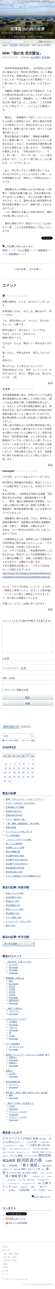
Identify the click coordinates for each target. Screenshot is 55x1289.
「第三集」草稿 (9, 1260)
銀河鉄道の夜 (29, 1160)
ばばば (12, 1106)
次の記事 (34, 269)
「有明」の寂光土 (14, 1008)
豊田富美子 (14, 1000)
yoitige (12, 1036)
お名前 (5, 658)
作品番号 (12, 1190)
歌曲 (5, 1264)
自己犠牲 (42, 1139)
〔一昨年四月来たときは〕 (38, 1176)
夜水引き (4, 1152)
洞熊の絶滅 (11, 827)
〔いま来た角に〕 (44, 1142)
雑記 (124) (10, 925)
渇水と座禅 (11, 1152)
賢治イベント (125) (15, 909)
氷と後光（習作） (31, 1173)
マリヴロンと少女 (30, 1156)
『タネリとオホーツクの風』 (19, 839)
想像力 (43, 1169)
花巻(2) (9, 1071)
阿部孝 (42, 1152)
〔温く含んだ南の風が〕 (41, 1149)
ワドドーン (14, 1011)
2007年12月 (24, 45)
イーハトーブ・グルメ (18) (18, 921)
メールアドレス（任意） (15, 668)
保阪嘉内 (42, 250)
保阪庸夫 (13, 254)
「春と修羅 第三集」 (16, 1176)
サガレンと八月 (46, 1173)
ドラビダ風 (21, 1180)
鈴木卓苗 (35, 1152)
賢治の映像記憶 (13, 852)
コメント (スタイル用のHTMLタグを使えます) (26, 621)
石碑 (5, 1267)
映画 (35, 1138)
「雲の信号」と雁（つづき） (19, 962)
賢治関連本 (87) (13, 905)
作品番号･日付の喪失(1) (17, 864)
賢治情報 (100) (13, 913)
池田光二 (13, 1057)
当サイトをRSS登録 (18, 1223)
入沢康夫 (13, 1022)
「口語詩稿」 (24, 1190)
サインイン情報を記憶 (16, 690)
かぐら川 (13, 964)
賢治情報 (13, 45)
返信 (50, 383)
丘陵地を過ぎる (31, 1180)
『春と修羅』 (30, 1165)
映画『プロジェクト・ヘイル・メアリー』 (25, 799)
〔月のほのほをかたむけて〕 (29, 1183)
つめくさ (13, 1027)
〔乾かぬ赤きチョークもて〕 (23, 1152)
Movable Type (44, 1284)
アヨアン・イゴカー (18, 1111)
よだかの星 (31, 1142)
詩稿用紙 (21, 1145)
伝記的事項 (36, 57)
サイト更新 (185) (14, 917)
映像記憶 (15, 1187)
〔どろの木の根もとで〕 (13, 1183)
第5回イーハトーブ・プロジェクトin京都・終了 (28, 1055)
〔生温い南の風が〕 (11, 1180)
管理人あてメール (17, 1218)
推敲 (39, 1183)
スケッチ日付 (39, 1190)
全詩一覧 (6, 1250)
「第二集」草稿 (9, 1257)
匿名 (11, 1095)
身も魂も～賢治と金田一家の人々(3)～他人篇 (26, 1092)
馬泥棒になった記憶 (15, 847)
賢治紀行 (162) (13, 901)
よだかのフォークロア (16, 1019)
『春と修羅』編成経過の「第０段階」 (23, 823)
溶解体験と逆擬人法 (15, 978)
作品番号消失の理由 (15, 856)
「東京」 (33, 1187)
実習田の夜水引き (14, 811)
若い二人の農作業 (14, 843)
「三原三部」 (23, 1187)
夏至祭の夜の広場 (14, 872)
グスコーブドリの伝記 (17, 1138)
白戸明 (12, 1074)
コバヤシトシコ (16, 1046)
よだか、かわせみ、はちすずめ (20, 803)
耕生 (11, 981)
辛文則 (12, 986)
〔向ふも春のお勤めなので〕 (10, 1145)
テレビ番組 (23, 250)
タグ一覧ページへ (43, 1197)
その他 (5, 1270)
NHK (4, 250)
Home (4, 45)
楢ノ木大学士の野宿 (14, 1173)
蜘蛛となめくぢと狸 (30, 1169)
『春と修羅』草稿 (10, 1253)
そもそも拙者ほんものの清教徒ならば (23, 876)
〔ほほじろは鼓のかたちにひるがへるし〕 (20, 1149)
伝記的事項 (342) (14, 897)
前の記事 (21, 269)
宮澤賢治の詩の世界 (27, 29)
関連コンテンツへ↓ (45, 41)
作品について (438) (15, 893)
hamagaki (13, 967)
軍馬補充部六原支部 (15, 868)
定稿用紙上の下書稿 (15, 807)
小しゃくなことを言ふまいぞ (19, 831)
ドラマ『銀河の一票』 (16, 819)
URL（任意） (9, 678)
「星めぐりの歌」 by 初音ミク (20, 1103)
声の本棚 (13, 970)
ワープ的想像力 (13, 835)
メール (5, 1274)
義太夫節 (17, 1169)
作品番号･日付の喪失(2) (17, 860)
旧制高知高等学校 (14, 815)
